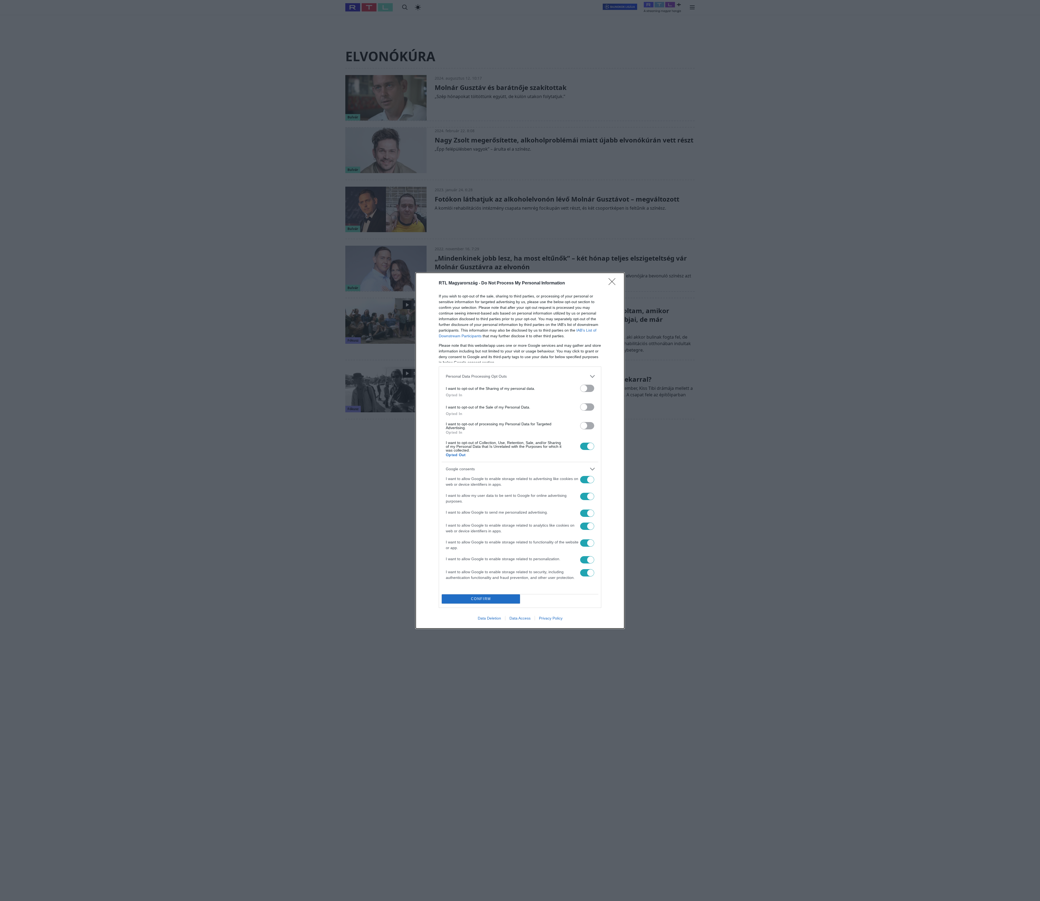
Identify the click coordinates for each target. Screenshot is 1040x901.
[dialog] (520, 450)
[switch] (587, 388)
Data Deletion (489, 618)
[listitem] (520, 376)
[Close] (614, 283)
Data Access (520, 618)
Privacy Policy (551, 618)
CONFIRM (481, 599)
